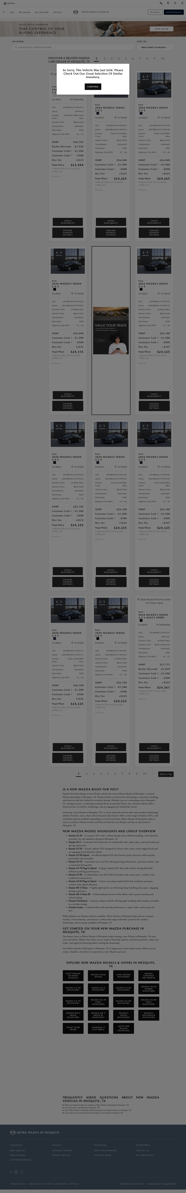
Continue (93, 87)
